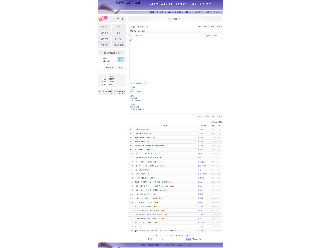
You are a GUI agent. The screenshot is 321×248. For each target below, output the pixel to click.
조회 (218, 125)
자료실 (193, 4)
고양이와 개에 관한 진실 (144, 194)
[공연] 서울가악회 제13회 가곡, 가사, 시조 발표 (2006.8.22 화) (158, 231)
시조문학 (153, 4)
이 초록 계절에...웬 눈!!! (144, 178)
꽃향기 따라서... (141, 174)
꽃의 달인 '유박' (141, 170)
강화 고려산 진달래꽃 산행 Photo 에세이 (150, 190)
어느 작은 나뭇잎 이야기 (144, 206)
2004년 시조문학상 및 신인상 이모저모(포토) (151, 182)
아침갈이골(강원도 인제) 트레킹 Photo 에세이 (152, 186)
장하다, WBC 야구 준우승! (145, 202)
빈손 (137, 227)
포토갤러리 (166, 4)
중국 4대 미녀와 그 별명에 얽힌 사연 (148, 166)
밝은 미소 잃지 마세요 (143, 222)
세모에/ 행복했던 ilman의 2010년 (147, 210)
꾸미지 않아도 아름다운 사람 (145, 162)
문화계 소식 (181, 4)
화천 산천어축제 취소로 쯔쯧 (145, 158)
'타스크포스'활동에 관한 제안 (145, 218)
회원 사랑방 (205, 4)
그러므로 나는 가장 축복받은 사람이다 (149, 214)
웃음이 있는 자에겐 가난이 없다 (146, 198)
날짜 (212, 125)
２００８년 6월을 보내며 (145, 154)
